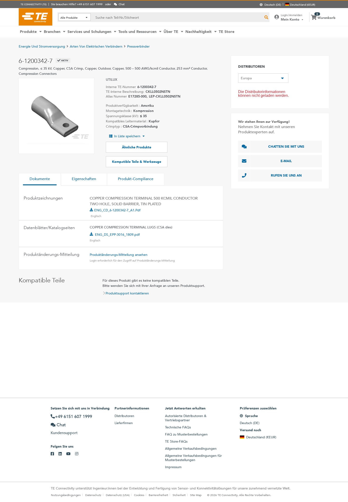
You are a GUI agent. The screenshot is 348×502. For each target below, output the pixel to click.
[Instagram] (79, 454)
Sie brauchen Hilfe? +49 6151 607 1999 (77, 4)
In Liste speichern (127, 136)
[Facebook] (54, 454)
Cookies (139, 495)
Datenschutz (93, 495)
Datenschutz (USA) (117, 495)
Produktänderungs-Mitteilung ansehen (118, 255)
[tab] (40, 179)
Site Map (195, 495)
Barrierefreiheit (158, 495)
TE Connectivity (35, 17)
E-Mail (286, 161)
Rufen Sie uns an (286, 175)
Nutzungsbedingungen (66, 495)
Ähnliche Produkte (136, 147)
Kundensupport (64, 432)
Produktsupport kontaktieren (127, 293)
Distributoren (124, 416)
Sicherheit (179, 495)
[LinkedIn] (62, 454)
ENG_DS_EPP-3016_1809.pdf (117, 234)
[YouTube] (70, 454)
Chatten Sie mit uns (286, 146)
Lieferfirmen (124, 423)
